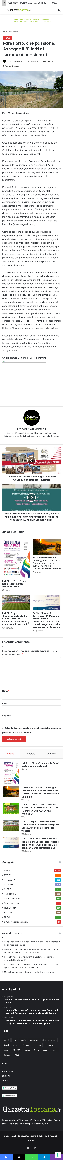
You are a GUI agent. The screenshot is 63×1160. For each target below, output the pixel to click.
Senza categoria (11, 903)
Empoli (6, 1045)
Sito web (6, 715)
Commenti (52, 753)
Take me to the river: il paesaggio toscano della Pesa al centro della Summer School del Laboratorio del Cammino (47, 563)
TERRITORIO (10, 894)
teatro (55, 1050)
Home (8, 31)
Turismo (7, 1055)
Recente (10, 753)
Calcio (23, 1040)
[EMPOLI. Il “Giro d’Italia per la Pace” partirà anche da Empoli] (16, 558)
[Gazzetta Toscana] (31, 20)
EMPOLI (8, 917)
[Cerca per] (59, 11)
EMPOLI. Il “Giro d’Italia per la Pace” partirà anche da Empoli (14, 584)
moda (6, 1050)
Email (5, 703)
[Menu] (3, 11)
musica (27, 1050)
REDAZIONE (7, 1071)
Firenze (26, 1045)
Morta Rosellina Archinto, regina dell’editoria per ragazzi (30, 972)
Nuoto (36, 1050)
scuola (46, 1050)
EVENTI (7, 875)
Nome (5, 691)
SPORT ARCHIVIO (12, 898)
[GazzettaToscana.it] (19, 10)
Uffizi (16, 1055)
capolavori (34, 1040)
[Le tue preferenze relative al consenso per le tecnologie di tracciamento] (58, 1155)
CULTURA (8, 884)
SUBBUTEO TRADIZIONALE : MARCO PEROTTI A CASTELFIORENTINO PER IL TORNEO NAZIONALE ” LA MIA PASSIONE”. (40, 809)
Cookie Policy (10, 1096)
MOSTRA (16, 1050)
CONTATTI (7, 1076)
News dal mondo (12, 933)
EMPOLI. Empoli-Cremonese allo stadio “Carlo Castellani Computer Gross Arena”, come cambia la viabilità (15, 619)
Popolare (30, 753)
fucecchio (37, 1045)
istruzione (49, 1045)
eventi (15, 1045)
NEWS (15, 31)
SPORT (7, 889)
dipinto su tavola (49, 1040)
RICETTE (8, 912)
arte (14, 1040)
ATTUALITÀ (9, 880)
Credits (31, 1140)
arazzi (6, 1040)
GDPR (5, 1080)
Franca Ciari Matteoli (15, 61)
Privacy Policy (10, 1088)
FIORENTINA (10, 908)
